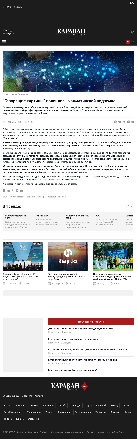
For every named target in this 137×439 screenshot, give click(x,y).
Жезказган (33, 419)
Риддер (8, 419)
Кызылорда (64, 412)
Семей (128, 412)
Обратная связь (11, 396)
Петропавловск (83, 412)
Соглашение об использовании (67, 432)
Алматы (77, 110)
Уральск (49, 412)
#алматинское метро (14, 196)
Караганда (48, 405)
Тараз (89, 405)
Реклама (39, 396)
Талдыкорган (34, 412)
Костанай (101, 405)
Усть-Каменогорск (13, 412)
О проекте (27, 396)
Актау (126, 405)
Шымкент (34, 405)
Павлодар (76, 405)
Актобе (62, 405)
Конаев (20, 419)
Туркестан (100, 412)
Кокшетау (116, 412)
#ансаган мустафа (36, 196)
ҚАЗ (132, 3)
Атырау (114, 405)
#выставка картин (56, 196)
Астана (8, 405)
